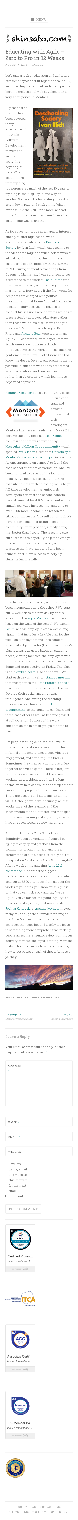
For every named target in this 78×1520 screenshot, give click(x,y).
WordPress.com (56, 1511)
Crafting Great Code (61, 1017)
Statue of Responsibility (18, 1017)
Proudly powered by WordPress (39, 1506)
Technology (50, 997)
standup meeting (58, 677)
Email (14, 1137)
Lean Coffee (54, 436)
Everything (30, 997)
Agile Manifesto (39, 618)
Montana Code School (21, 393)
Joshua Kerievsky (18, 908)
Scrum (10, 629)
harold (37, 64)
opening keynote (47, 908)
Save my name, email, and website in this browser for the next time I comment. (20, 1180)
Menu (41, 19)
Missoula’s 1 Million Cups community (32, 446)
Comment (15, 1068)
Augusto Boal (31, 333)
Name (13, 1122)
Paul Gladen (26, 452)
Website (14, 1151)
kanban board (26, 672)
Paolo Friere (53, 280)
